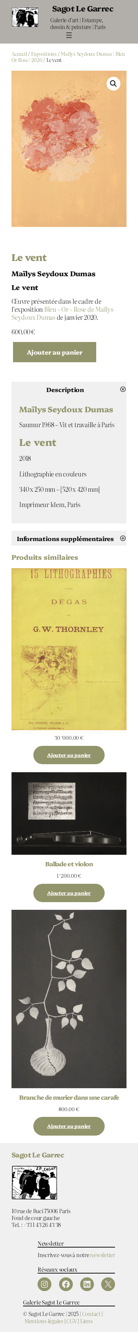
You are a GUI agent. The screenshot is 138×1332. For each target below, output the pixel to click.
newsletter (102, 1255)
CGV (71, 1321)
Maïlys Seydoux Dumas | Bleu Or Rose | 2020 (68, 57)
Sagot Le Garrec (82, 8)
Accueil (19, 53)
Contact (91, 1313)
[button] (113, 84)
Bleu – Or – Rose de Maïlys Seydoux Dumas (62, 313)
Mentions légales (43, 1321)
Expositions (44, 53)
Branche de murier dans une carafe (68, 1097)
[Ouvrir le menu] (69, 35)
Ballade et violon (69, 863)
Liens (86, 1321)
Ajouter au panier (54, 352)
